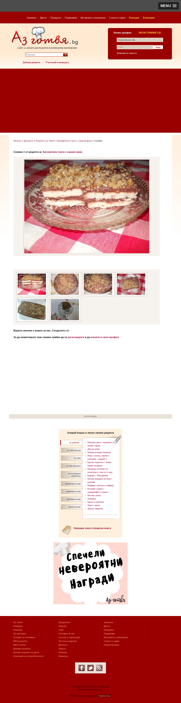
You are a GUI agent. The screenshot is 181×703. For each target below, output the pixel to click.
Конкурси (18, 626)
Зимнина (63, 656)
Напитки (62, 652)
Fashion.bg (104, 696)
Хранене (31, 17)
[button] (168, 5)
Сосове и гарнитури (69, 637)
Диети (43, 17)
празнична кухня (73, 483)
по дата (77, 458)
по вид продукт (73, 466)
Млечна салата (94, 495)
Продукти (55, 17)
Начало (17, 141)
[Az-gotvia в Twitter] (90, 668)
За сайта (18, 622)
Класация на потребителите (28, 656)
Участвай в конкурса (57, 62)
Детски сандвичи (95, 508)
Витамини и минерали (93, 17)
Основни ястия (66, 633)
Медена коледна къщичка (99, 452)
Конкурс (134, 17)
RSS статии (19, 645)
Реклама (18, 630)
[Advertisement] (90, 102)
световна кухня (73, 499)
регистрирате (76, 337)
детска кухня (75, 507)
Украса (62, 648)
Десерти (28, 141)
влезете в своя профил (104, 337)
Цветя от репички (95, 502)
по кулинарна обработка (74, 474)
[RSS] (99, 668)
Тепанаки (91, 498)
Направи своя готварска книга (92, 528)
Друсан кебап (93, 449)
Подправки (71, 17)
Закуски (62, 626)
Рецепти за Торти (45, 141)
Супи (61, 630)
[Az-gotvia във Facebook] (81, 668)
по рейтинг (74, 442)
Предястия (64, 622)
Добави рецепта (31, 62)
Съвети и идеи (117, 17)
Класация (149, 17)
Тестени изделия (67, 641)
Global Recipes (111, 645)
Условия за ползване (24, 637)
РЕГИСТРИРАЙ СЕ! (150, 32)
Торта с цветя (93, 505)
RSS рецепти (20, 641)
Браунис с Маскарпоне (97, 475)
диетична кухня (73, 491)
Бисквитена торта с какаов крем (74, 141)
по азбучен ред (74, 450)
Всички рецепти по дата (26, 652)
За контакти (19, 633)
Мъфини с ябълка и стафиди (100, 485)
